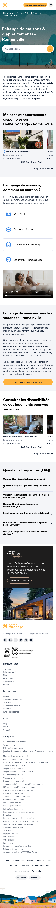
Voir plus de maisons (43, 168)
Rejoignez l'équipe (10, 834)
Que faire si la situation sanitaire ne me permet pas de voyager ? (25, 523)
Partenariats (8, 843)
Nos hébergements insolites (14, 742)
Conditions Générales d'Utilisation (19, 860)
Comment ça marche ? (12, 699)
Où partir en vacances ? (13, 778)
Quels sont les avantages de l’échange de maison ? (26, 487)
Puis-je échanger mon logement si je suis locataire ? (27, 514)
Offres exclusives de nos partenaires (18, 824)
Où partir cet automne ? (13, 769)
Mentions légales (22, 871)
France (20, 13)
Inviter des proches (11, 712)
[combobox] (28, 49)
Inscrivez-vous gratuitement (35, 5)
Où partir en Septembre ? (13, 781)
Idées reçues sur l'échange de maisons (19, 787)
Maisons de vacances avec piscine (17, 756)
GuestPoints (8, 703)
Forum (5, 727)
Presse (6, 684)
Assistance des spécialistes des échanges (20, 821)
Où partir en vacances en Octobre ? (18, 772)
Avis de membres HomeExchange (17, 759)
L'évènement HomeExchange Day (17, 846)
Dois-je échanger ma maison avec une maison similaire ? (25, 532)
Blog (5, 675)
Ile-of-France (33, 13)
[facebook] (5, 640)
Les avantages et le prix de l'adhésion (18, 818)
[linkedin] (21, 640)
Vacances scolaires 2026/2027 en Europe (20, 852)
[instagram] (10, 640)
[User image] (38, 144)
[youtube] (31, 640)
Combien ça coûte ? (11, 706)
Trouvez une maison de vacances (16, 796)
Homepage (8, 13)
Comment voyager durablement (16, 766)
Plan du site (36, 871)
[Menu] (51, 5)
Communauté (8, 681)
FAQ (5, 724)
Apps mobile (8, 678)
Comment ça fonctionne (13, 827)
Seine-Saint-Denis (12, 15)
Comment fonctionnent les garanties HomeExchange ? (20, 505)
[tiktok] (16, 640)
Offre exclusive (9, 837)
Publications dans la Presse (14, 809)
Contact (6, 730)
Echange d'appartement (13, 793)
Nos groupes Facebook (13, 775)
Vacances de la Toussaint (13, 800)
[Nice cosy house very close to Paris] (23, 432)
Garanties (7, 709)
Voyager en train (10, 745)
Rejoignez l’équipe (10, 672)
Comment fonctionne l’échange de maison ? (24, 479)
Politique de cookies (40, 866)
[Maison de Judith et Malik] (23, 147)
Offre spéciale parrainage (13, 748)
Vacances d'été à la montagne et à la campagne (23, 784)
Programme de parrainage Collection (18, 812)
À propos (7, 669)
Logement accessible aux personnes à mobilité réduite (25, 762)
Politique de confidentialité (18, 866)
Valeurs (6, 696)
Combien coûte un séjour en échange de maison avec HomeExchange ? (26, 496)
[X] (26, 640)
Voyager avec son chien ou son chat (18, 790)
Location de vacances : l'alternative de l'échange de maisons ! (28, 752)
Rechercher (50, 48)
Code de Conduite (43, 860)
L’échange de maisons (12, 803)
